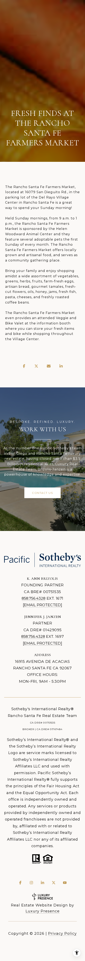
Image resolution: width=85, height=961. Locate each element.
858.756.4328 (33, 598)
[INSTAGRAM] (31, 883)
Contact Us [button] (42, 492)
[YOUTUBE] (65, 883)
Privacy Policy (62, 933)
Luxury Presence (43, 911)
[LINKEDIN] (42, 883)
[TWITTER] (54, 883)
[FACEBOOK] (20, 883)
